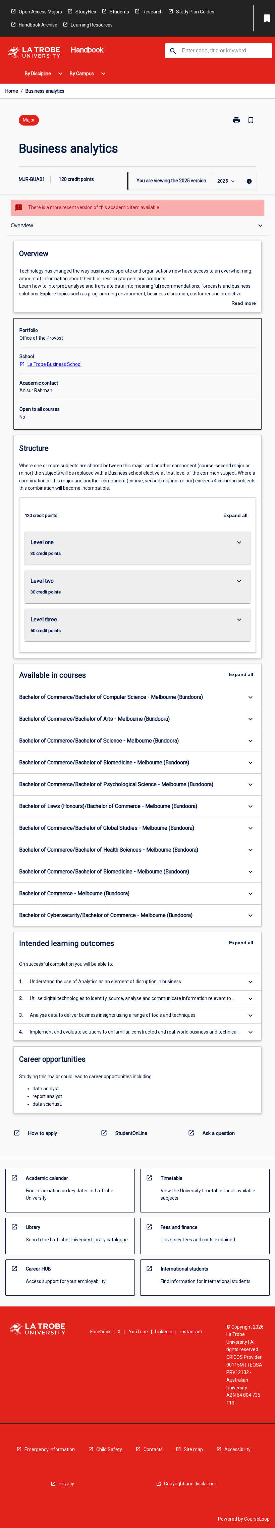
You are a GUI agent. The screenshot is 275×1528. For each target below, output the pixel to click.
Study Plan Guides (195, 11)
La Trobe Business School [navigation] (54, 364)
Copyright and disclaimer (190, 1483)
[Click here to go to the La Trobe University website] (34, 53)
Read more (243, 303)
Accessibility (237, 1449)
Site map (193, 1449)
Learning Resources (92, 25)
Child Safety (109, 1449)
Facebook (100, 1331)
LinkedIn (163, 1331)
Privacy (66, 1483)
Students (119, 11)
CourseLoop (257, 1519)
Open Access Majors (40, 11)
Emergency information (49, 1449)
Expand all (235, 515)
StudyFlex (85, 11)
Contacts (153, 1449)
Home (11, 91)
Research (153, 11)
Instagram (191, 1331)
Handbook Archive (38, 25)
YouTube (138, 1331)
